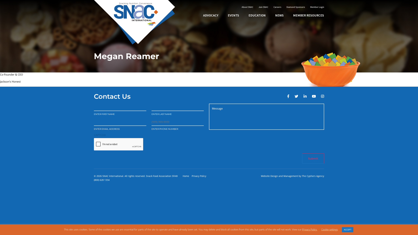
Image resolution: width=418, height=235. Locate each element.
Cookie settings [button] (329, 229)
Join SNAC (263, 7)
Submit (313, 158)
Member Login (317, 7)
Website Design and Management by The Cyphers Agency (292, 176)
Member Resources (308, 15)
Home (186, 176)
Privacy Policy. (309, 229)
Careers (277, 7)
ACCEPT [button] (347, 229)
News (279, 15)
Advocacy (210, 15)
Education (257, 15)
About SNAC (247, 7)
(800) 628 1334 (102, 179)
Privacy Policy (199, 176)
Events (233, 15)
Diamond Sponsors (296, 7)
